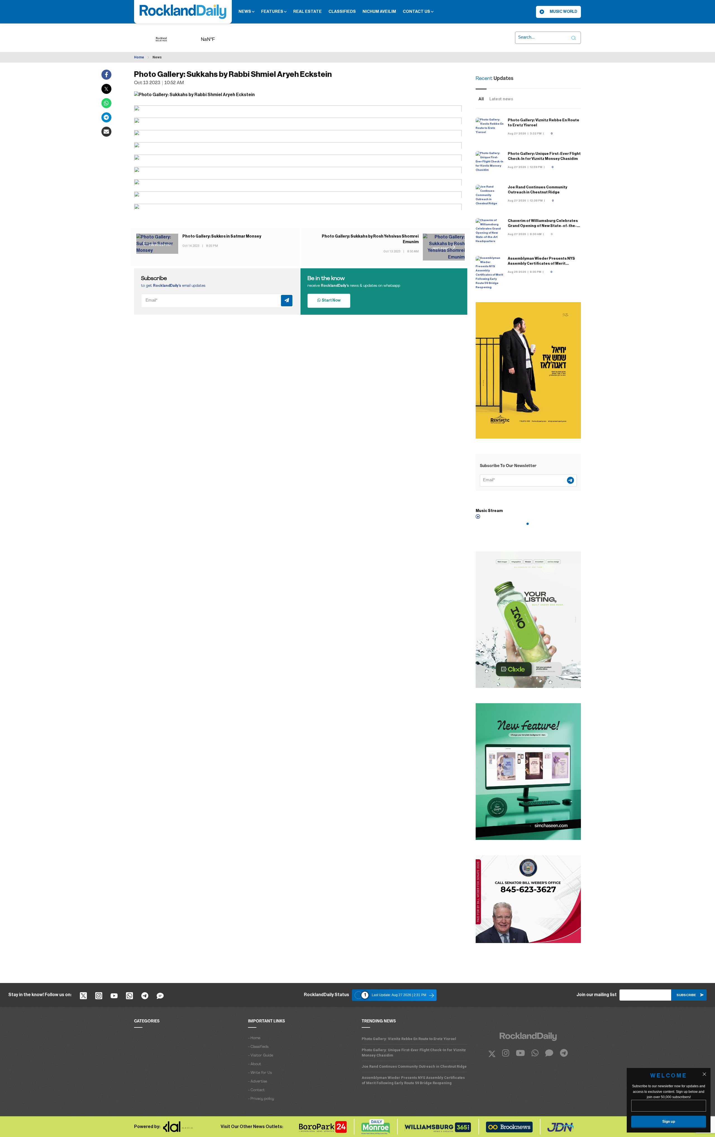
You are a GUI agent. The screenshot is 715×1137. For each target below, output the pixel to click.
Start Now (330, 300)
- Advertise (257, 1081)
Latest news (501, 98)
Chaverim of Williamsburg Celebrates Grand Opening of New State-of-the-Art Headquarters (543, 226)
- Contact (256, 1090)
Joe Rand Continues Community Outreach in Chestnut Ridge (414, 1066)
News (245, 12)
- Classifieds (258, 1047)
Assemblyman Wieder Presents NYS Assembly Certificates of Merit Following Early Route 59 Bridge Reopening (413, 1080)
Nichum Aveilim (379, 12)
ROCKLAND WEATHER (216, 37)
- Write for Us (260, 1073)
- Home (254, 1038)
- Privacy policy (261, 1099)
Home (139, 57)
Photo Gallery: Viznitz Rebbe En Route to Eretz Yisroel (409, 1039)
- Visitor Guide (260, 1055)
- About (254, 1064)
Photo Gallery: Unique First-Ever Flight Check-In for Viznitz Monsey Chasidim (414, 1052)
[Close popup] (704, 1074)
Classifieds (342, 12)
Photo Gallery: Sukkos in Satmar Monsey (221, 236)
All (481, 98)
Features (272, 12)
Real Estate (307, 12)
